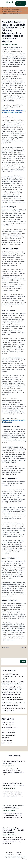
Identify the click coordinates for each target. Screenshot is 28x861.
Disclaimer (19, 854)
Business (5, 765)
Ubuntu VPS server (7, 743)
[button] (20, 3)
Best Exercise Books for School (10, 727)
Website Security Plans (8, 725)
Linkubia (9, 3)
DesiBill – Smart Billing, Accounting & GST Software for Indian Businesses (13, 830)
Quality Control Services (8, 722)
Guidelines (19, 852)
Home (4, 7)
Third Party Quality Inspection (9, 732)
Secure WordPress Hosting (9, 730)
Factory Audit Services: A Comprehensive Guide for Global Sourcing (12, 676)
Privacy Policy (9, 854)
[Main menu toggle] (3, 3)
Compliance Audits (7, 740)
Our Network (9, 852)
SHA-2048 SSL (6, 737)
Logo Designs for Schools (8, 735)
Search (23, 661)
